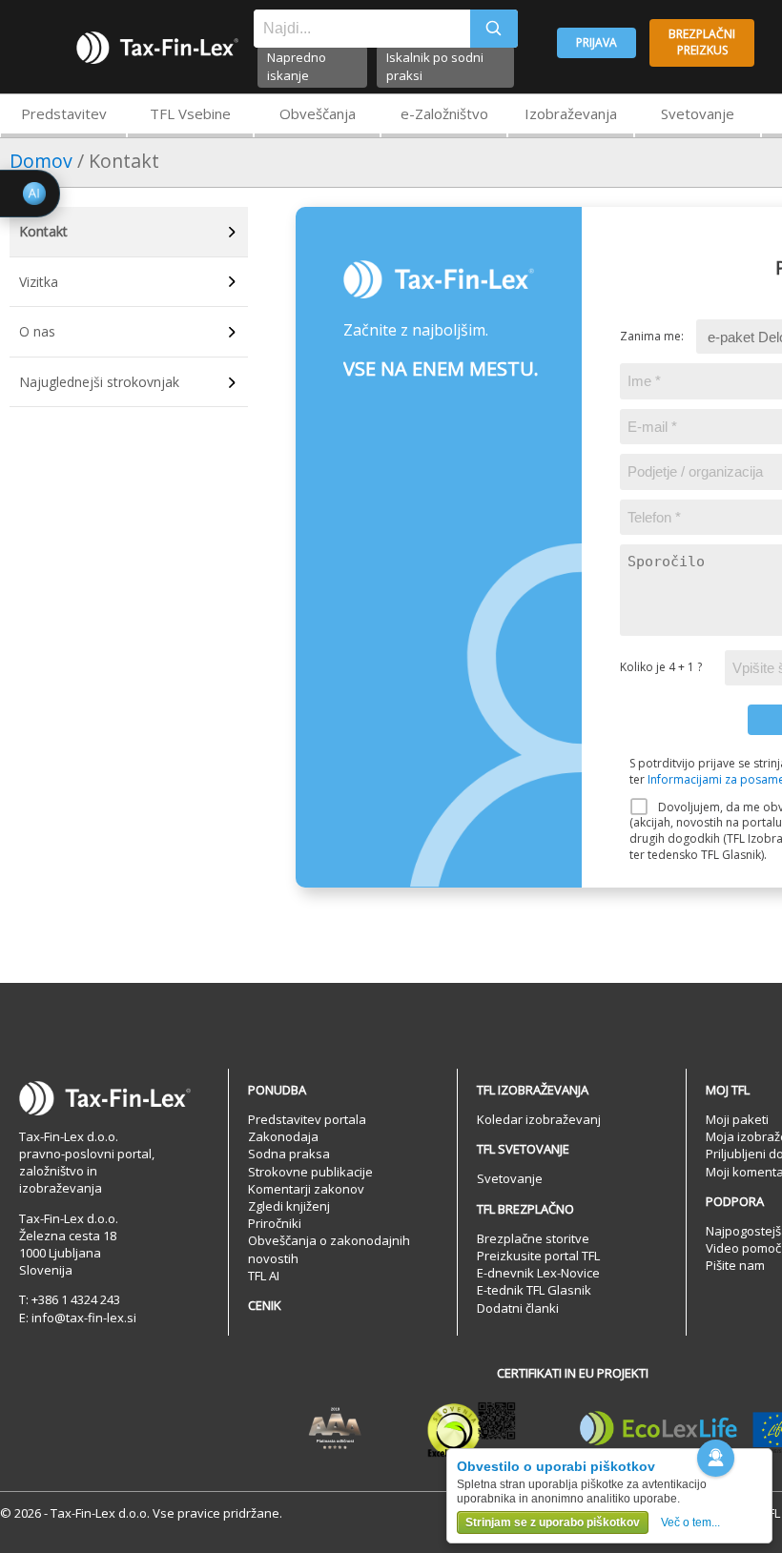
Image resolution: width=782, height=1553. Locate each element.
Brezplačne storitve (533, 1238)
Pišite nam (735, 1265)
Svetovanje (697, 113)
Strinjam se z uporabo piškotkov (552, 1522)
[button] (715, 1458)
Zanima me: (652, 336)
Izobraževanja (571, 113)
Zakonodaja (283, 1136)
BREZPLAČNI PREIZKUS (702, 42)
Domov (41, 161)
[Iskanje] (494, 29)
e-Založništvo (444, 113)
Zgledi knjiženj (289, 1206)
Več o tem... (690, 1522)
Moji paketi (737, 1119)
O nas (37, 331)
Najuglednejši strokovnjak (99, 382)
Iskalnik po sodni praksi (435, 66)
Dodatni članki (518, 1308)
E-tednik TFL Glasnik (534, 1289)
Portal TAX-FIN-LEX (157, 48)
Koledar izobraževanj (539, 1119)
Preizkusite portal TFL (538, 1255)
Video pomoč (743, 1248)
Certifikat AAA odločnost (335, 1429)
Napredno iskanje (296, 66)
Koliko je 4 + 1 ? (661, 667)
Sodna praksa (289, 1153)
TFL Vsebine (190, 113)
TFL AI (263, 1275)
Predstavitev (64, 113)
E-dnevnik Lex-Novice (538, 1272)
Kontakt (43, 231)
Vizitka (38, 282)
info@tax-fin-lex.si (83, 1317)
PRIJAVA (596, 42)
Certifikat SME (471, 1429)
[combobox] (362, 29)
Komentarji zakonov (306, 1188)
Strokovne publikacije (310, 1171)
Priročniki (274, 1223)
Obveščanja (317, 113)
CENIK (264, 1305)
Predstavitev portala (307, 1119)
